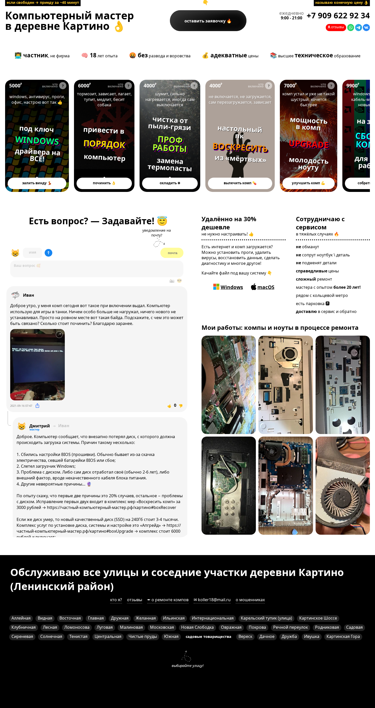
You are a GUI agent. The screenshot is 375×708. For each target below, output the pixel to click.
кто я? (116, 599)
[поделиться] (37, 405)
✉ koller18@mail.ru (212, 599)
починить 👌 (104, 183)
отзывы (134, 599)
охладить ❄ (170, 183)
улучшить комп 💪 (308, 183)
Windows (232, 287)
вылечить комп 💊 (240, 183)
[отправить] (48, 253)
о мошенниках (250, 599)
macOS (265, 287)
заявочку (205, 21)
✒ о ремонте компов (168, 599)
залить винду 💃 (37, 183)
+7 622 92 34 (338, 15)
